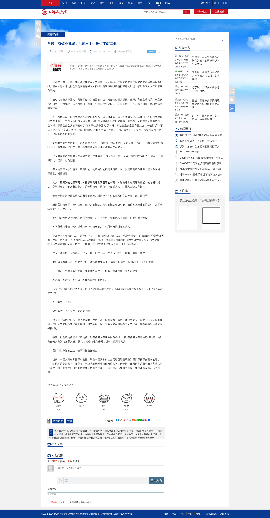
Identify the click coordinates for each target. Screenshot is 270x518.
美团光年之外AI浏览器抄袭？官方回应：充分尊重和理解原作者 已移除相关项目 (224, 180)
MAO (167, 3)
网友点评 (57, 455)
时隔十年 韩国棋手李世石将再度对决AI (201, 174)
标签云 (199, 514)
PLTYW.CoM (60, 514)
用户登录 (73, 502)
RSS (214, 514)
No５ (120, 3)
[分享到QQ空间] (38, 30)
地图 (182, 514)
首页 (50, 3)
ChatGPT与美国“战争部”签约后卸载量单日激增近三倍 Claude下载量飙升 (220, 163)
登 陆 (224, 3)
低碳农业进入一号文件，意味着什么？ (201, 141)
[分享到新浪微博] (38, 23)
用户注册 (86, 502)
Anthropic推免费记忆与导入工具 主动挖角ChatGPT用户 (210, 169)
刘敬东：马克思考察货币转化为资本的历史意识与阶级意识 (206, 60)
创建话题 (127, 51)
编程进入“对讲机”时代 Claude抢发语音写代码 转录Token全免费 (215, 135)
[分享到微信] (38, 36)
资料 (102, 3)
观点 (74, 3)
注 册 (216, 3)
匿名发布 (156, 480)
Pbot (165, 514)
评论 (120, 51)
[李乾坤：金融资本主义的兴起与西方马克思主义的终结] (182, 71)
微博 (69, 421)
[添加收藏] (232, 99)
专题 (190, 514)
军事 (111, 3)
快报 (64, 3)
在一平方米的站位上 (191, 152)
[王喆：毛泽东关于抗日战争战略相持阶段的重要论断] (182, 100)
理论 (149, 3)
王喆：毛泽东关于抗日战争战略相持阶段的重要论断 (206, 104)
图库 (140, 3)
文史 (93, 3)
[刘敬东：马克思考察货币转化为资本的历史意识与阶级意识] (182, 56)
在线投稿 (220, 11)
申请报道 (202, 11)
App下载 (224, 514)
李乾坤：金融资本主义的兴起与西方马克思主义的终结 (206, 75)
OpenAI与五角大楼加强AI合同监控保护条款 (204, 157)
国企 (83, 3)
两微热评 (58, 421)
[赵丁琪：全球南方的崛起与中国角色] (182, 86)
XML (208, 514)
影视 (130, 3)
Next (158, 3)
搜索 (174, 514)
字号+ (161, 51)
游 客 (208, 3)
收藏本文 (152, 51)
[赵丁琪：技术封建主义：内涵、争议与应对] (182, 115)
